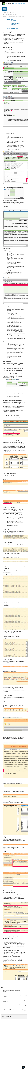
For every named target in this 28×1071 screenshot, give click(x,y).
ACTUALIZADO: (6, 14)
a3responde (9, 3)
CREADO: (4, 12)
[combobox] (20, 4)
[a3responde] (4, 3)
